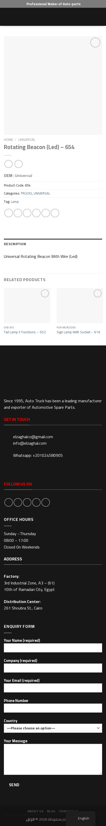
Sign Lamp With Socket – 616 (78, 332)
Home (8, 139)
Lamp (15, 201)
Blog (51, 811)
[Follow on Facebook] (8, 502)
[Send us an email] (36, 502)
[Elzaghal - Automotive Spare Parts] (53, 17)
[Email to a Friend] (36, 213)
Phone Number (16, 701)
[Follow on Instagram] (18, 502)
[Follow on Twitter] (27, 502)
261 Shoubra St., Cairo (23, 608)
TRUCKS (26, 193)
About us (35, 811)
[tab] (53, 244)
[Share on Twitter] (27, 213)
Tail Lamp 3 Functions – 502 (25, 332)
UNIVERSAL (26, 139)
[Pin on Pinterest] (45, 213)
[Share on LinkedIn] (55, 213)
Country (10, 721)
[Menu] (7, 16)
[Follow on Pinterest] (45, 502)
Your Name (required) (22, 640)
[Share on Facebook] (18, 213)
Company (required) (20, 661)
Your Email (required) (21, 680)
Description (15, 244)
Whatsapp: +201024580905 (38, 455)
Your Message (15, 741)
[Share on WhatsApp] (8, 213)
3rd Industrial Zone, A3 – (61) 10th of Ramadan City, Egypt (29, 586)
